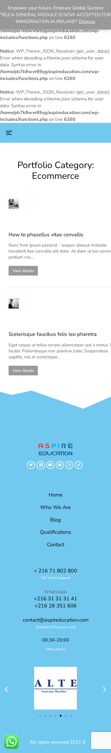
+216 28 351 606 (56, 605)
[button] (9, 133)
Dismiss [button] (87, 21)
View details (23, 270)
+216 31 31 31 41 (55, 598)
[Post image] (21, 211)
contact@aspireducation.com (56, 620)
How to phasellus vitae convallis (46, 234)
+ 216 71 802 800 (55, 570)
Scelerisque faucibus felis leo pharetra (53, 334)
